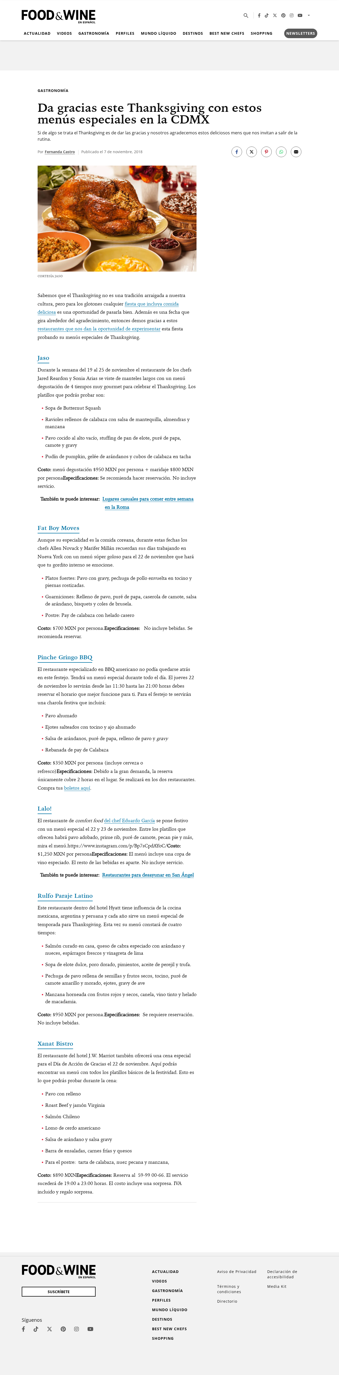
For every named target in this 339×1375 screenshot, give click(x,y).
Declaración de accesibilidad (282, 1274)
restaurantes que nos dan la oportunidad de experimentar (99, 329)
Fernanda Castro (60, 151)
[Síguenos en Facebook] (259, 15)
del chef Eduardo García (129, 820)
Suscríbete (59, 1291)
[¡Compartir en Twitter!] (251, 152)
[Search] (246, 15)
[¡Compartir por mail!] (296, 152)
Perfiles (125, 33)
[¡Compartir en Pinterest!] (266, 152)
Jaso (43, 357)
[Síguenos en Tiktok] (267, 15)
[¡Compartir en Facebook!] (236, 152)
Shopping (262, 33)
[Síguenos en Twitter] (275, 15)
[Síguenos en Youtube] (300, 15)
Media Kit (277, 1286)
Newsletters (300, 33)
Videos (64, 33)
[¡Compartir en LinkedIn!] (281, 152)
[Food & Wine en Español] (58, 15)
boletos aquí (77, 788)
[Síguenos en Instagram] (291, 15)
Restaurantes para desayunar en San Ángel (148, 875)
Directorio (227, 1301)
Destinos (193, 33)
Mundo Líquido (158, 33)
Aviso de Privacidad (237, 1271)
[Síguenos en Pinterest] (283, 15)
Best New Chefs (226, 33)
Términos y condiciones (229, 1289)
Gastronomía (93, 33)
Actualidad (37, 33)
